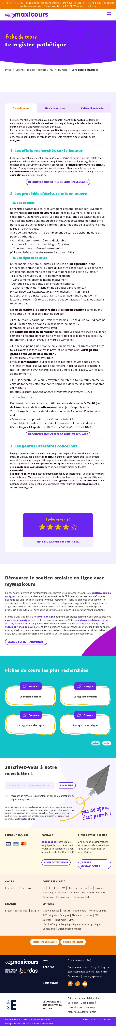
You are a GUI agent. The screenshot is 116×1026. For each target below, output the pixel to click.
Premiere (31, 69)
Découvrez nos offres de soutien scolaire (58, 182)
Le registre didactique (30, 725)
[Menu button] (109, 14)
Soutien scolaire (45, 942)
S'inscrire (66, 785)
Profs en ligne (46, 616)
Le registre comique (85, 696)
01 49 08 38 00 (49, 841)
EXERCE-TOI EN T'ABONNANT (26, 641)
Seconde (20, 69)
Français (62, 69)
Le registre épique (30, 696)
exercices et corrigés (17, 620)
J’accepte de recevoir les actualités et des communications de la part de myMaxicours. (43, 797)
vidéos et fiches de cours (20, 626)
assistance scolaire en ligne (91, 620)
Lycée (8, 69)
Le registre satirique (85, 725)
